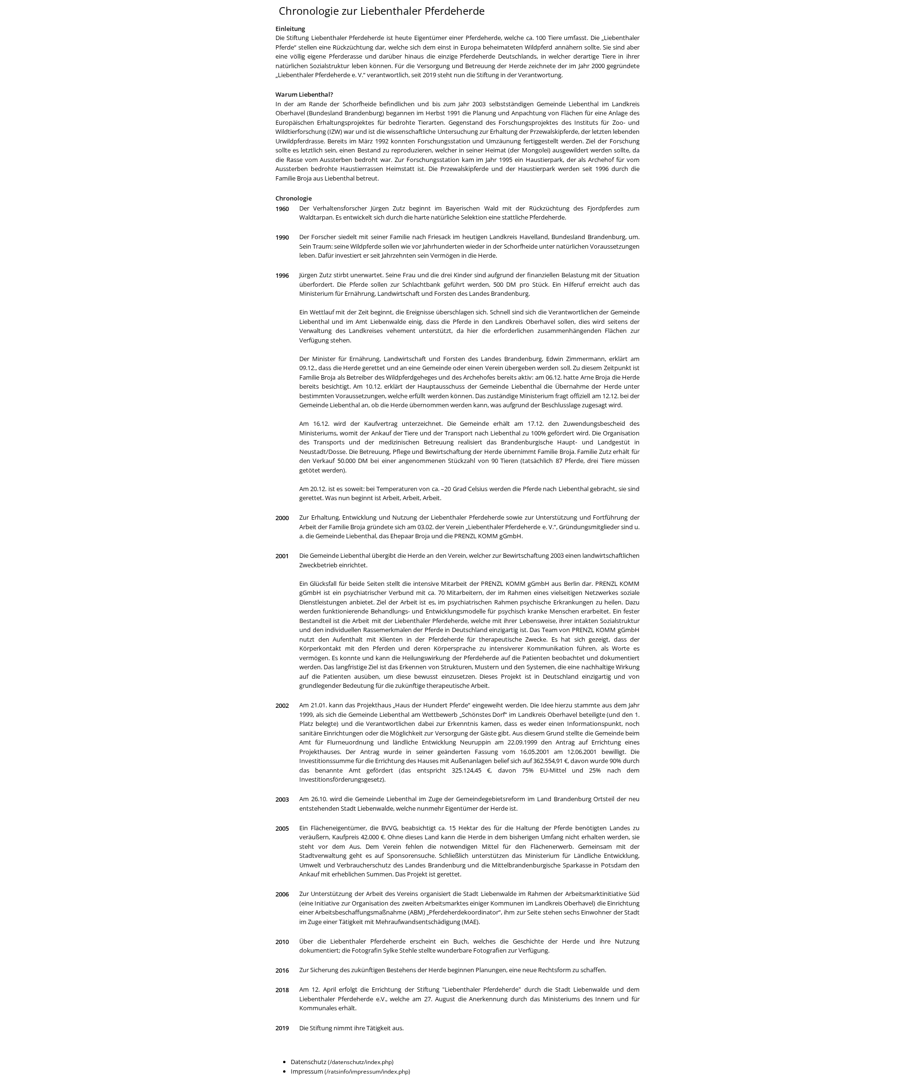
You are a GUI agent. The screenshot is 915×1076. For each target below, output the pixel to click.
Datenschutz (308, 1061)
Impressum (307, 1071)
